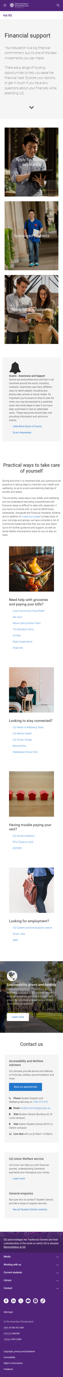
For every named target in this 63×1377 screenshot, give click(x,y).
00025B (16, 1333)
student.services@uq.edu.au (35, 1108)
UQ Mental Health (22, 733)
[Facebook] (6, 1301)
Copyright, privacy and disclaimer (19, 1351)
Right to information (13, 1363)
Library (7, 1280)
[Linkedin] (13, 1301)
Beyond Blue (19, 745)
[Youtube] (28, 1301)
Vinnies (17, 635)
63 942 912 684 (16, 1327)
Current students (13, 1272)
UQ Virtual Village (22, 739)
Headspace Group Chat (25, 752)
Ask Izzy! (17, 617)
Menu (5, 5)
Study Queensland (22, 641)
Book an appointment (25, 1086)
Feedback (8, 1369)
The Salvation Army (23, 629)
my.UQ (7, 15)
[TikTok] (42, 1301)
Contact (8, 1288)
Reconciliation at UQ (15, 1247)
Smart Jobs (19, 933)
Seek (15, 940)
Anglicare (18, 647)
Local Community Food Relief (28, 610)
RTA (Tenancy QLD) (23, 842)
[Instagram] (35, 1301)
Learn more (18, 1017)
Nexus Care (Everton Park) (27, 623)
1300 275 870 (40, 1101)
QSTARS (17, 848)
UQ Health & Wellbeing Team (28, 727)
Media (7, 1256)
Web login (8, 1312)
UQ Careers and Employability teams (32, 927)
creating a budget (31, 516)
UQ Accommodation (24, 835)
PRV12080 (16, 1339)
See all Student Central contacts (30, 1209)
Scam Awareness (22, 432)
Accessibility (9, 1357)
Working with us (12, 1264)
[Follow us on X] (20, 1301)
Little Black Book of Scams (27, 426)
